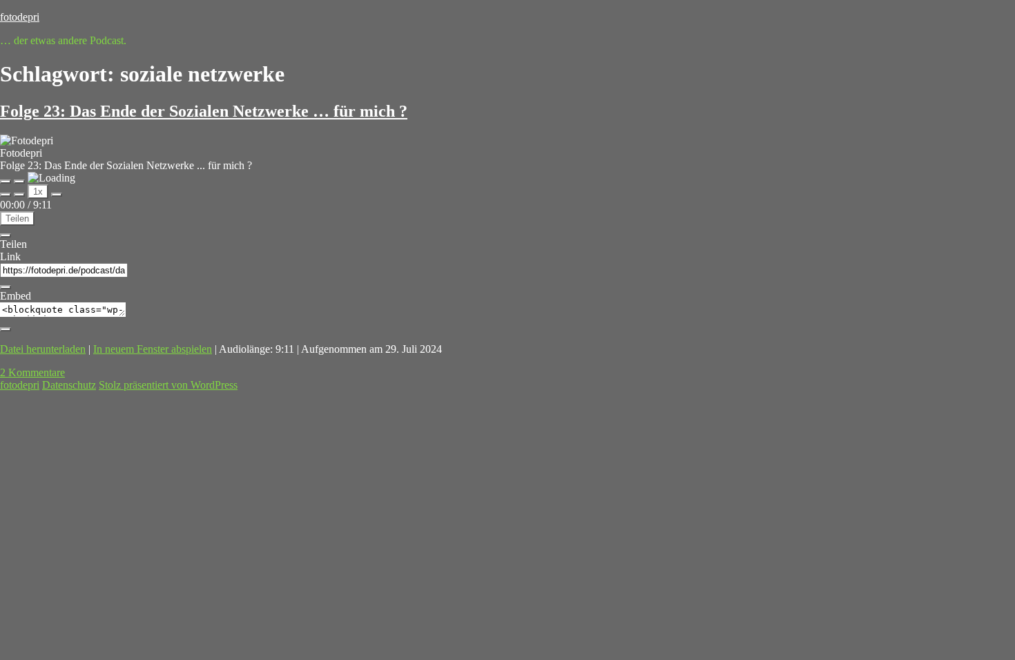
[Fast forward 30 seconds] (56, 195)
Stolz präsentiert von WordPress (168, 385)
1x (38, 191)
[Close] (5, 235)
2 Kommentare (32, 372)
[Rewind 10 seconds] (19, 195)
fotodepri (19, 17)
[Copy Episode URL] (5, 287)
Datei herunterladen (43, 349)
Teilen (17, 218)
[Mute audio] (5, 195)
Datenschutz (69, 385)
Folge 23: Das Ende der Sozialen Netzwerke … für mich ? (203, 111)
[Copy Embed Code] (5, 329)
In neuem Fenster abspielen (152, 349)
